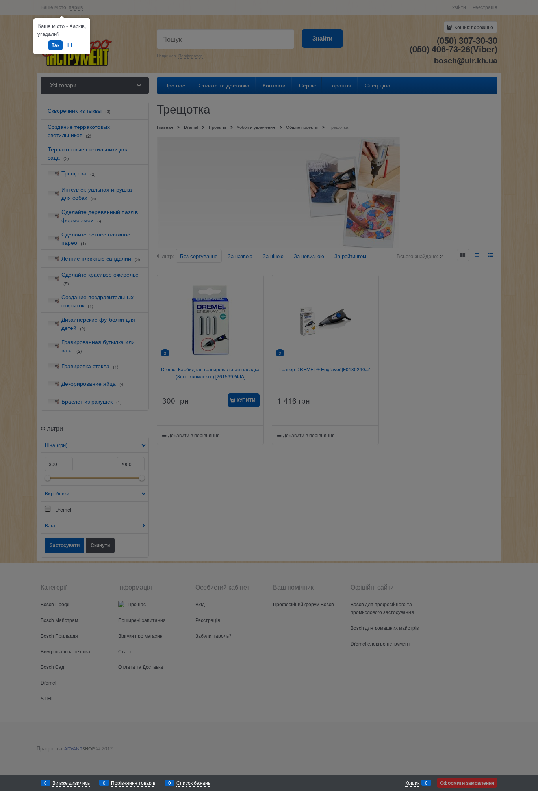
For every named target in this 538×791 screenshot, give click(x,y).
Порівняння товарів (133, 782)
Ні (69, 44)
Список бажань (193, 782)
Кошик (412, 782)
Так (55, 44)
